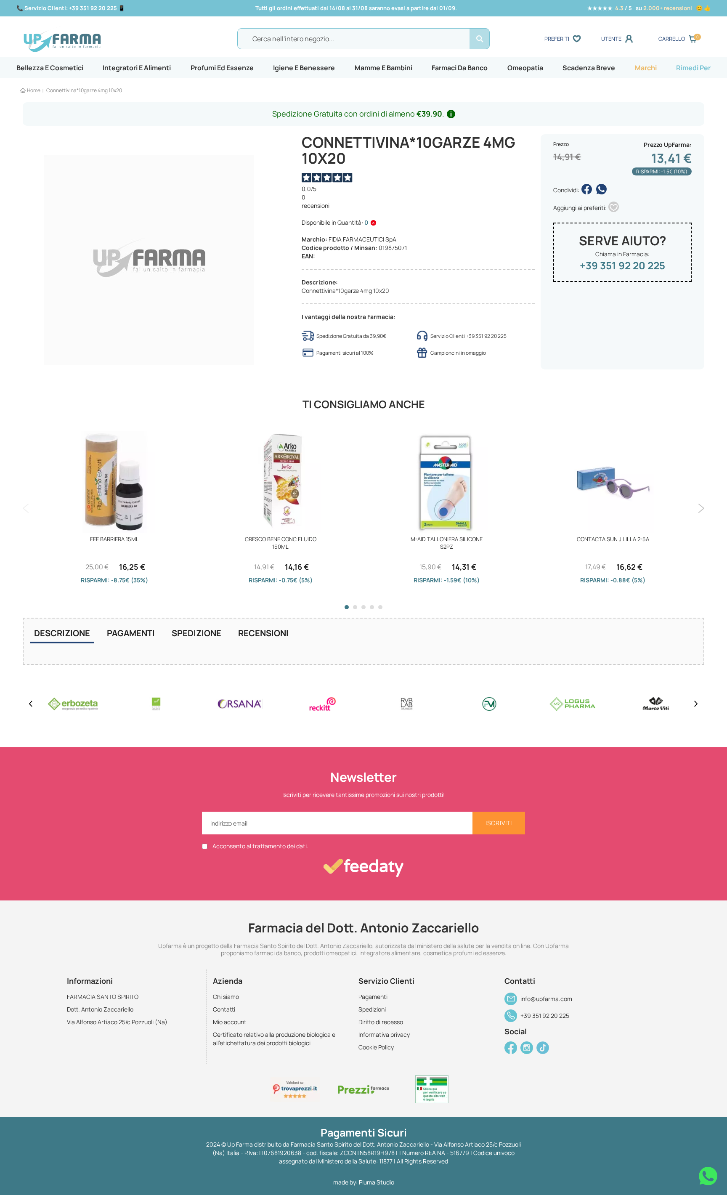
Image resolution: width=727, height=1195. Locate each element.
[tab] (62, 634)
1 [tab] (347, 607)
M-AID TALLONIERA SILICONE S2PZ (447, 542)
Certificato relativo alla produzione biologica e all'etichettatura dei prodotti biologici (274, 1038)
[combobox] (363, 38)
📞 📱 (70, 8)
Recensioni (263, 633)
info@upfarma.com (546, 999)
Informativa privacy (384, 1034)
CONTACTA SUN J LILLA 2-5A (613, 539)
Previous (26, 508)
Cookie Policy (376, 1047)
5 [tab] (380, 607)
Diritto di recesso (380, 1022)
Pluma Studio (376, 1182)
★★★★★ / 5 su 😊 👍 (649, 8)
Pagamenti (131, 633)
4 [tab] (372, 607)
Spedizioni (372, 1009)
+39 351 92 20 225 (622, 265)
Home (33, 90)
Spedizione (196, 633)
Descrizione (62, 633)
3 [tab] (363, 607)
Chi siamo (226, 997)
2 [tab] (355, 607)
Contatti (224, 1009)
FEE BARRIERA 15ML (114, 539)
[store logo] (106, 39)
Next (701, 508)
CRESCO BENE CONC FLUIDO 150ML (280, 542)
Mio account (230, 1022)
